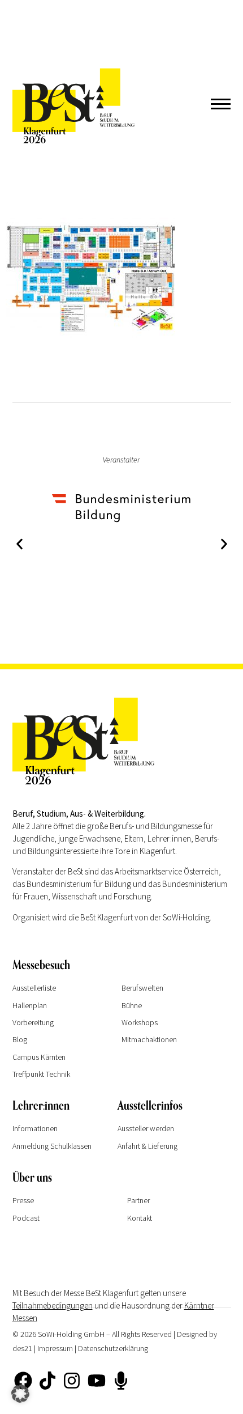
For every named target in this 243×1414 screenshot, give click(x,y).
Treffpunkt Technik (41, 1074)
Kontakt (139, 1218)
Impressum (55, 1348)
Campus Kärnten (39, 1057)
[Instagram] (72, 1380)
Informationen (35, 1128)
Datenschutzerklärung (113, 1348)
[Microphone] (121, 1380)
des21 (22, 1348)
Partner (138, 1200)
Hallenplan (29, 1005)
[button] (19, 544)
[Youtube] (96, 1380)
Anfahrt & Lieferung (147, 1146)
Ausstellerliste (34, 988)
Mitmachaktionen (149, 1039)
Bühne (132, 1005)
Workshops (140, 1022)
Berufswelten (142, 988)
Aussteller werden (146, 1128)
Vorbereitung (33, 1022)
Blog (19, 1039)
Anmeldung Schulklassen (52, 1146)
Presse (23, 1200)
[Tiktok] (47, 1380)
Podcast (26, 1218)
